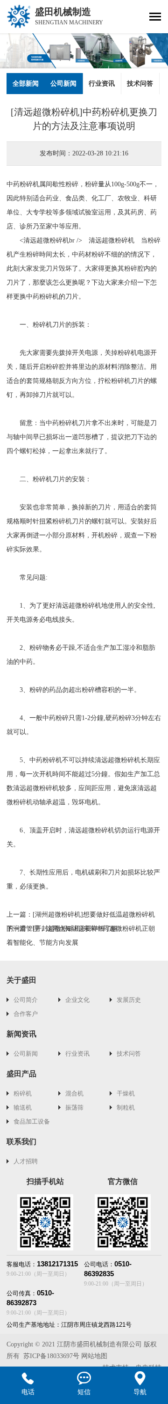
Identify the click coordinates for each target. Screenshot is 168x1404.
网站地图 (94, 1356)
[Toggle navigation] (155, 17)
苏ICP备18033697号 (51, 1356)
